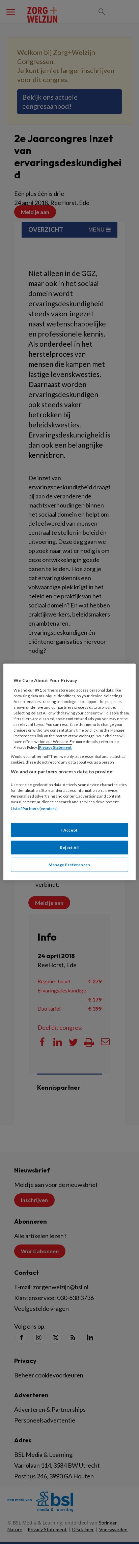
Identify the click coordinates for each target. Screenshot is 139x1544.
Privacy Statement (55, 747)
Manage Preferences (69, 865)
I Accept (69, 830)
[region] (69, 772)
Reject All (69, 847)
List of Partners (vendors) (34, 808)
